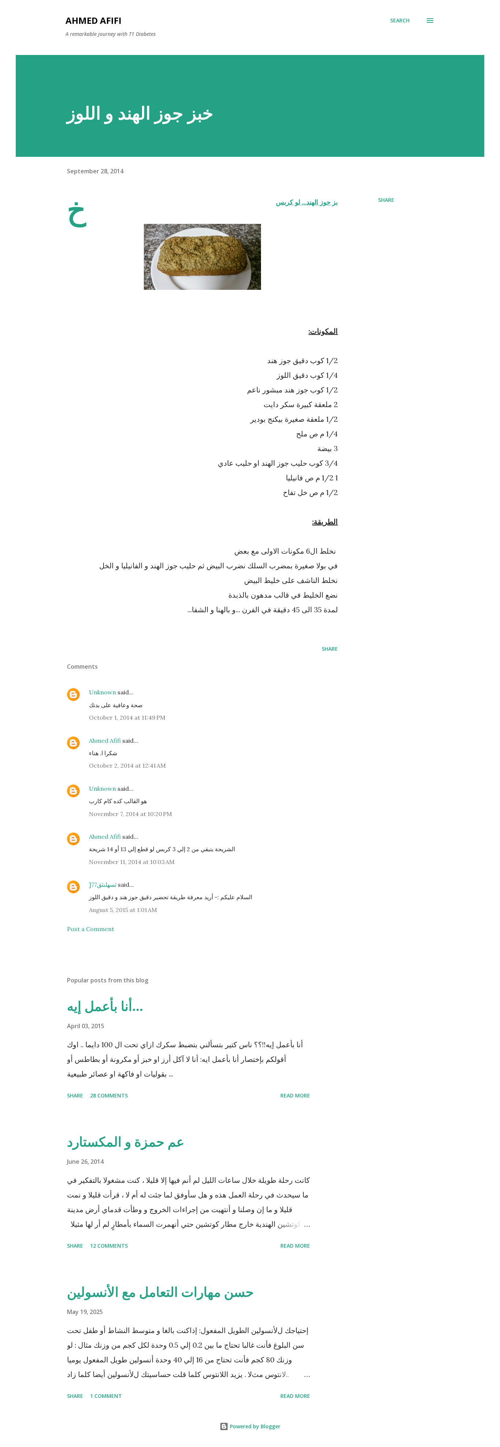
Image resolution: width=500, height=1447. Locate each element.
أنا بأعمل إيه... (105, 1006)
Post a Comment (90, 929)
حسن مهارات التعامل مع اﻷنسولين (160, 1292)
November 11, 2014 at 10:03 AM (132, 861)
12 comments (109, 1245)
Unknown (102, 692)
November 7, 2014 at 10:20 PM (130, 813)
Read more (295, 1095)
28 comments (109, 1095)
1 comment (106, 1395)
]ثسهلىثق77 (102, 884)
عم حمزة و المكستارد (125, 1142)
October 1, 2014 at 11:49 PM (127, 717)
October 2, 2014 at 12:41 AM (127, 765)
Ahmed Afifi (94, 20)
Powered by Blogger (254, 1426)
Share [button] (386, 199)
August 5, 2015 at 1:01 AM (123, 909)
